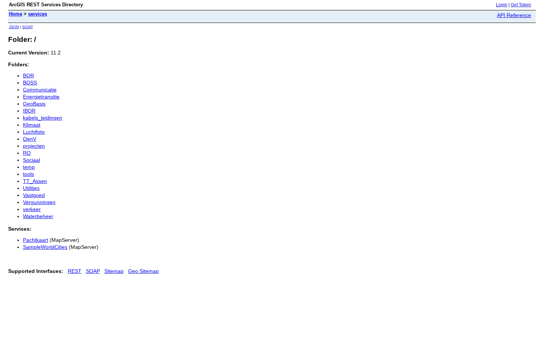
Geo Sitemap (143, 271)
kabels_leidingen (42, 118)
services (37, 14)
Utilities (31, 188)
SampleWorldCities (45, 247)
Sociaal (31, 160)
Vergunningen (39, 202)
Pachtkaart (35, 240)
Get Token (521, 5)
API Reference (514, 15)
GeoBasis (34, 104)
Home (15, 14)
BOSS (30, 83)
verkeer (32, 209)
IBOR (29, 111)
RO (27, 153)
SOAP (27, 27)
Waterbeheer (38, 216)
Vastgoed (34, 195)
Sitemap (114, 271)
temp (29, 167)
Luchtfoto (34, 132)
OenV (29, 139)
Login (501, 5)
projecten (34, 146)
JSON (14, 27)
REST (74, 271)
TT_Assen (35, 181)
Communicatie (40, 90)
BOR (28, 76)
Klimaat (31, 125)
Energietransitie (41, 97)
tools (28, 174)
